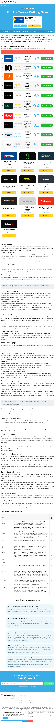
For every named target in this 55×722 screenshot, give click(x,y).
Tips (39, 31)
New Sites (52, 31)
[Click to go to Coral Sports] (8, 58)
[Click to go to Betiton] (8, 125)
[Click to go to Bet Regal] (8, 85)
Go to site (34, 25)
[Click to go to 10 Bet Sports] (8, 68)
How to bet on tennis (18, 31)
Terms (20, 702)
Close (5, 718)
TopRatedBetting (22, 39)
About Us (21, 698)
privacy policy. (34, 686)
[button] (54, 31)
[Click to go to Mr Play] (8, 135)
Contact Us (30, 698)
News (29, 700)
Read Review (20, 25)
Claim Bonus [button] (46, 58)
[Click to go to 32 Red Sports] (8, 116)
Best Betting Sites (31, 31)
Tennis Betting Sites (6, 31)
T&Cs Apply (39, 16)
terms (29, 686)
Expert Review (17, 60)
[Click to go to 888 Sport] (8, 76)
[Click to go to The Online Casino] (8, 106)
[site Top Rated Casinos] (8, 2)
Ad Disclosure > (42, 48)
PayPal (2, 456)
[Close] (27, 711)
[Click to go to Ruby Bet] (8, 95)
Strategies (44, 31)
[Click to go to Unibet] (8, 144)
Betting (5, 5)
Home (2, 5)
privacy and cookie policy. (19, 715)
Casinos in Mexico (31, 702)
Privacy (20, 700)
